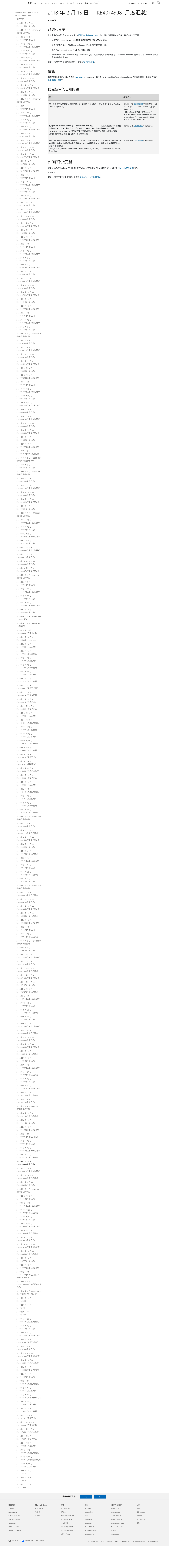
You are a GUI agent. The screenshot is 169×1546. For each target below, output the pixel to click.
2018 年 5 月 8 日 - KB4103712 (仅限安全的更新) (28, 1107)
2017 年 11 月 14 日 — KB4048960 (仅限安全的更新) (28, 1225)
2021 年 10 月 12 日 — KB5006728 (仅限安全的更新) (28, 404)
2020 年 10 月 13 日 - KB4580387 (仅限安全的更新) (28, 569)
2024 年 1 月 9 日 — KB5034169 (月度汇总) (25, 24)
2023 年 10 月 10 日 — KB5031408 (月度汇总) (25, 66)
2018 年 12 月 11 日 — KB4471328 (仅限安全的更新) (28, 956)
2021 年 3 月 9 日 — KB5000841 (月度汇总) (25, 507)
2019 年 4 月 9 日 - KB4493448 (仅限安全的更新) (28, 887)
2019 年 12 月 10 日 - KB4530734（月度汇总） (26, 714)
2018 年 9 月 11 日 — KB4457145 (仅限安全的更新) (28, 1025)
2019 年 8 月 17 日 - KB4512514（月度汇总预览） (28, 790)
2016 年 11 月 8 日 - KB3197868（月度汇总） (26, 1444)
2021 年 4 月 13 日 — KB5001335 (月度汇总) (25, 493)
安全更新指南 (88, 62)
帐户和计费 (70, 3)
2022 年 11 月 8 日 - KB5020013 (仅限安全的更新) (28, 224)
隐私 (102, 1541)
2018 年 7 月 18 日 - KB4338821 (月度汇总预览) (27, 1052)
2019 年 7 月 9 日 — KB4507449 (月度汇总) (25, 824)
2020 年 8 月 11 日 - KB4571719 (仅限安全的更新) (28, 590)
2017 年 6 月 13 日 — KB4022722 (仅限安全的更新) (28, 1334)
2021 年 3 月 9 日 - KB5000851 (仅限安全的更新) (28, 514)
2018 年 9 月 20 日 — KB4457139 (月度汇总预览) (27, 1011)
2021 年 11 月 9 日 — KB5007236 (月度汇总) (25, 383)
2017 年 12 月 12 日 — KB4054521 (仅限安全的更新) (28, 1204)
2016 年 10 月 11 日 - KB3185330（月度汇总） (26, 1465)
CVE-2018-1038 (54, 80)
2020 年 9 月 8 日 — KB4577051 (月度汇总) (25, 583)
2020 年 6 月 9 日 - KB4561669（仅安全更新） (28, 617)
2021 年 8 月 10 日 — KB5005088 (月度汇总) (25, 424)
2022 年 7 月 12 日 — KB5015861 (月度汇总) (25, 273)
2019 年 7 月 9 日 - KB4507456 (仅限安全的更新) (28, 818)
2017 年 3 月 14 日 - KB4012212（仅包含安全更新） (29, 1396)
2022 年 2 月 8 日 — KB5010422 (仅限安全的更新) (28, 348)
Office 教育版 (64, 1523)
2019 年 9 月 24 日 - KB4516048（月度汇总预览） (28, 769)
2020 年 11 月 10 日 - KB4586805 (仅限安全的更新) (28, 548)
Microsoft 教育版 (65, 1508)
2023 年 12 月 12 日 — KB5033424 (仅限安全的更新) (28, 45)
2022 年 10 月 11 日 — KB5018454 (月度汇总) (25, 231)
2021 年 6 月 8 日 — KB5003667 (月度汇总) (25, 466)
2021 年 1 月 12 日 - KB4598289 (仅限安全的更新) (28, 521)
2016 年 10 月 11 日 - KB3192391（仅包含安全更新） (29, 1458)
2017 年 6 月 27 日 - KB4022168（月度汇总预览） (28, 1320)
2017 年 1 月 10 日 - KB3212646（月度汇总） (26, 1403)
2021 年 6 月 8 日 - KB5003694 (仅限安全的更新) (28, 473)
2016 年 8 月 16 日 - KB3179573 (24, 1478)
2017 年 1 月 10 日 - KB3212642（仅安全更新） (27, 1410)
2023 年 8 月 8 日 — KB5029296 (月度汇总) (25, 93)
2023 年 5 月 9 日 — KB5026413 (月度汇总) (25, 135)
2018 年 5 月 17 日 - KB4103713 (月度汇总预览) (27, 1094)
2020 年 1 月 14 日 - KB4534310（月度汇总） (26, 700)
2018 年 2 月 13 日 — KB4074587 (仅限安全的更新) (28, 1169)
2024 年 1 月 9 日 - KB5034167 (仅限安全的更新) (28, 31)
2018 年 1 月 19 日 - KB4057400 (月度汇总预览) (27, 1176)
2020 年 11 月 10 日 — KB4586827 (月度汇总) (25, 555)
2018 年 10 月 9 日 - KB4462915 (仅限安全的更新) (28, 997)
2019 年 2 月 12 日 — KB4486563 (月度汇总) (25, 928)
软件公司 (113, 1530)
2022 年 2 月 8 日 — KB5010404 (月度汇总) (25, 342)
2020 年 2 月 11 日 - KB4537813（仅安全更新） (27, 680)
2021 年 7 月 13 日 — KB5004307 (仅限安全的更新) (28, 445)
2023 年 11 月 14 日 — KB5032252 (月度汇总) (25, 52)
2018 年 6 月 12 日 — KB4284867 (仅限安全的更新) (28, 1087)
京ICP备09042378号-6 (139, 1541)
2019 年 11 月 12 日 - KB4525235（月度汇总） (26, 735)
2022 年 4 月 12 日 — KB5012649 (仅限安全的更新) (28, 321)
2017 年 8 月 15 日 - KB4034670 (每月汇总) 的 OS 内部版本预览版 (28, 1275)
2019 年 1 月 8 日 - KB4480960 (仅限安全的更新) (28, 942)
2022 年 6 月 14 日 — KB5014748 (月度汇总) (25, 286)
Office (47, 3)
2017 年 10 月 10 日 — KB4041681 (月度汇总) (25, 1238)
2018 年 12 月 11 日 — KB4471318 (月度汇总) (25, 962)
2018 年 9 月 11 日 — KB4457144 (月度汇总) (25, 1018)
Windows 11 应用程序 (15, 1530)
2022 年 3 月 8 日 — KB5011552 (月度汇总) (25, 328)
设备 (61, 3)
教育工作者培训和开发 (67, 1527)
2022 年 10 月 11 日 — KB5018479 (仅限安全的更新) (28, 238)
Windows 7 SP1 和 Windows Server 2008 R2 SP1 (26, 13)
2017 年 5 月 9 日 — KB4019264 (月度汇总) (25, 1347)
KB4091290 (138, 125)
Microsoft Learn (115, 1512)
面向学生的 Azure (65, 1534)
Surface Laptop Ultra (14, 1516)
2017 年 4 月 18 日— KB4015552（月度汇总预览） (28, 1361)
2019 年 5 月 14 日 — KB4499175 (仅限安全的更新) (28, 859)
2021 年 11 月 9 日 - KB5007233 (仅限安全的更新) (28, 390)
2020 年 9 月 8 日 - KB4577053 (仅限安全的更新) (28, 576)
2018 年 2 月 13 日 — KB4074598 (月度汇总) (25, 1163)
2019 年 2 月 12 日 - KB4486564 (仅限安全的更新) (28, 921)
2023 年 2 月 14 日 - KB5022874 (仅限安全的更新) (28, 183)
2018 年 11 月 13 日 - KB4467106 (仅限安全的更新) (28, 976)
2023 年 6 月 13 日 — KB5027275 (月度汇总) (25, 121)
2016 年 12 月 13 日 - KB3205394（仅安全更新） (27, 1423)
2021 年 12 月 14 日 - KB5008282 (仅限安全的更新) (28, 376)
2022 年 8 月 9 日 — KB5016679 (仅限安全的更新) (28, 266)
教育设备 (63, 1512)
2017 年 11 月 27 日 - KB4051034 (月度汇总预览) (27, 1211)
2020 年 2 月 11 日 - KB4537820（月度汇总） (26, 673)
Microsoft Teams (89, 1534)
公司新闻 (139, 1516)
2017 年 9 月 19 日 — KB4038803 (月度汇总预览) (27, 1252)
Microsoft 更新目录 (125, 168)
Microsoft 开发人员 (116, 1508)
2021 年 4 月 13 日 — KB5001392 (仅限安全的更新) (28, 500)
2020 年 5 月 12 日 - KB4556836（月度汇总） (26, 638)
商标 (116, 1541)
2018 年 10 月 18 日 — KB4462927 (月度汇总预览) (27, 990)
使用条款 (109, 1541)
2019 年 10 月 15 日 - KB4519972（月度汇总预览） (28, 742)
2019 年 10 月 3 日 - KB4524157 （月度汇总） (26, 762)
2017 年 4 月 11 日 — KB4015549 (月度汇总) (25, 1375)
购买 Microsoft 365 (91, 3)
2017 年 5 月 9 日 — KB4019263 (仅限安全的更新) (28, 1354)
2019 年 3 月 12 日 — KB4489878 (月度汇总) (25, 900)
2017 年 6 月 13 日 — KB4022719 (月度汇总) (25, 1327)
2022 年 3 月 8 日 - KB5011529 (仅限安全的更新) (28, 335)
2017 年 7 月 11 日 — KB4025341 (25, 1306)
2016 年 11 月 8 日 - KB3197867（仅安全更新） (27, 1437)
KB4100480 (79, 77)
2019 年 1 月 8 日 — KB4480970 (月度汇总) (25, 949)
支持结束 (20, 19)
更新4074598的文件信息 (90, 177)
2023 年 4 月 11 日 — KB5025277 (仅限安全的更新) (28, 155)
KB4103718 (138, 140)
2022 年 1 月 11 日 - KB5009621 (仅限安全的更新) (28, 362)
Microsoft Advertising (90, 1527)
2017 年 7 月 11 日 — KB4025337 (25, 1313)
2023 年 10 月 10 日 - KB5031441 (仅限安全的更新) (28, 72)
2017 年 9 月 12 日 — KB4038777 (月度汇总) (25, 1259)
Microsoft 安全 (88, 1512)
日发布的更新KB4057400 (88, 35)
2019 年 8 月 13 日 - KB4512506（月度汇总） (26, 797)
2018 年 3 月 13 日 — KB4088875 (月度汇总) (25, 1142)
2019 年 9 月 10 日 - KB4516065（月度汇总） (26, 783)
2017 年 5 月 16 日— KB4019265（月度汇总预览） (28, 1341)
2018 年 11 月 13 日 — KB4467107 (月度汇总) (25, 983)
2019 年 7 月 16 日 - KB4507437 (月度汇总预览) (27, 811)
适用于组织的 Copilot (14, 1519)
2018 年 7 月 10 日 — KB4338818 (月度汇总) (25, 1059)
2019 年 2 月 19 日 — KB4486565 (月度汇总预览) (27, 914)
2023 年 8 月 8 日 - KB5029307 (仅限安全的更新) (28, 100)
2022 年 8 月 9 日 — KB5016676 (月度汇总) (25, 259)
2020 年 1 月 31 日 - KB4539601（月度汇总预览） (28, 686)
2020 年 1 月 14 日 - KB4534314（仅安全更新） (27, 693)
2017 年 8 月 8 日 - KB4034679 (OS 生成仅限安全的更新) (28, 1292)
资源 (78, 3)
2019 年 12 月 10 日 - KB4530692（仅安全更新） (27, 707)
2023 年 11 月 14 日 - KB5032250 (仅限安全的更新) (28, 59)
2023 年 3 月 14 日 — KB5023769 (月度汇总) (25, 162)
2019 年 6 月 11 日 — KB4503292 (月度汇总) (25, 845)
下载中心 (37, 1512)
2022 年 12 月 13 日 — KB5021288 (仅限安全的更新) (28, 210)
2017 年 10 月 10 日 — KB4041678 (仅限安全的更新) (28, 1245)
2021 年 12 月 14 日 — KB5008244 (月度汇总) (25, 369)
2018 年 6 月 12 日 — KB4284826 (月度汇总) (25, 1080)
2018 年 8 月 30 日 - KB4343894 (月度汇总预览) (27, 1031)
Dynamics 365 (88, 1519)
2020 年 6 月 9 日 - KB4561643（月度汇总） (28, 624)
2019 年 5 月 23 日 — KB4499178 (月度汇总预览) (27, 852)
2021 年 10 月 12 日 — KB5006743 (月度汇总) (25, 397)
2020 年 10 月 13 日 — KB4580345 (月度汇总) (25, 562)
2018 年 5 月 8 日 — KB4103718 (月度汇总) (25, 1100)
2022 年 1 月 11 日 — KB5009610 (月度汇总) (25, 355)
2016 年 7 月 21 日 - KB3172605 (24, 1485)
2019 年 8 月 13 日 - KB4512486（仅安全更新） (27, 804)
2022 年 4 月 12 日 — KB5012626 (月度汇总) (25, 314)
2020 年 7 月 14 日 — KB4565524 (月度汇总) (25, 611)
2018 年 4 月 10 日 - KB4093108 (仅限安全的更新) (28, 1128)
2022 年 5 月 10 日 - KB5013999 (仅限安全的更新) (28, 307)
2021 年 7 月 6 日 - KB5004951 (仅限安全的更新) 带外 (28, 459)
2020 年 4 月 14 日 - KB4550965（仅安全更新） (27, 652)
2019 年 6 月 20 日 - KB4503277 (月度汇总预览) (27, 831)
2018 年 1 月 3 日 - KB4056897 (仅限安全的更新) (28, 1190)
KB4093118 (138, 104)
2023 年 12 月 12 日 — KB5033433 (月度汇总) (25, 38)
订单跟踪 (37, 1516)
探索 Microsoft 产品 (14, 1527)
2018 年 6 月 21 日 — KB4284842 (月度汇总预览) (27, 1073)
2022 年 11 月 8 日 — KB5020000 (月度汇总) (25, 217)
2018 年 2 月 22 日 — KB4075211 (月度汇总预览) (27, 1156)
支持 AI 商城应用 (116, 1516)
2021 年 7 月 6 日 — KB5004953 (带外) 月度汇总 (27, 452)
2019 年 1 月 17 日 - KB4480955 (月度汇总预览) (27, 935)
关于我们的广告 (125, 1541)
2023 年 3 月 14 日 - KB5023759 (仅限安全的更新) (28, 169)
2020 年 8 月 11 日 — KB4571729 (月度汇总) (25, 597)
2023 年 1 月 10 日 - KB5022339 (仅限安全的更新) (28, 197)
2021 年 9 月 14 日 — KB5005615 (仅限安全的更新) (28, 417)
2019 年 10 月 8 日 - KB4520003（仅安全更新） (27, 749)
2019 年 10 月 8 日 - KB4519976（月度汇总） (26, 755)
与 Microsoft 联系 (93, 1541)
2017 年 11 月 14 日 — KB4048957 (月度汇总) (25, 1218)
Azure (86, 1516)
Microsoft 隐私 (141, 1519)
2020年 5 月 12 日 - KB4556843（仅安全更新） (27, 631)
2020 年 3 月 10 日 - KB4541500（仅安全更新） (27, 666)
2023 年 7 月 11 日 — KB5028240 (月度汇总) (25, 107)
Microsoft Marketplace (117, 1523)
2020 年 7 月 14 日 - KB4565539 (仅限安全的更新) (28, 604)
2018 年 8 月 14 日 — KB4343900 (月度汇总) (25, 1038)
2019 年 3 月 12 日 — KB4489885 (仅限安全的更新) (28, 907)
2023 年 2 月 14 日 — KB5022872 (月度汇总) (25, 176)
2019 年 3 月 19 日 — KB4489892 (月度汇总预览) (27, 893)
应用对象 (53, 20)
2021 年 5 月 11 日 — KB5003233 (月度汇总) (25, 479)
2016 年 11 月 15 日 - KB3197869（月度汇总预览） (28, 1430)
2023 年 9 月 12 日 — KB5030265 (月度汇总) (25, 79)
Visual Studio (115, 1534)
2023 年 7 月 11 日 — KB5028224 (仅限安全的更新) (28, 114)
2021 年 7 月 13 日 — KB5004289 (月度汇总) (25, 438)
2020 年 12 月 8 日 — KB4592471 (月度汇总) (25, 542)
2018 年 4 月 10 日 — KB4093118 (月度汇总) (25, 1121)
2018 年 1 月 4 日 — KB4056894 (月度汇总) (25, 1183)
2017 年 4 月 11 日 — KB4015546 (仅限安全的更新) (28, 1368)
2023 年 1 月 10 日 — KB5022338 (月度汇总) (25, 190)
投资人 (138, 1523)
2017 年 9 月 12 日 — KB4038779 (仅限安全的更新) (28, 1266)
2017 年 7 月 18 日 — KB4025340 (25, 1299)
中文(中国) (15, 1541)
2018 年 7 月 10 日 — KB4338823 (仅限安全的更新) (28, 1066)
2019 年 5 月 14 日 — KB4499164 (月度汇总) (25, 866)
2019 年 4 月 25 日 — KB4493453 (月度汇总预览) (27, 873)
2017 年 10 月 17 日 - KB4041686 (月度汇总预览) (27, 1232)
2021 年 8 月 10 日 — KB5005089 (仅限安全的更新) (28, 431)
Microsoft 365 (38, 3)
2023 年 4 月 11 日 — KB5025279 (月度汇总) (25, 148)
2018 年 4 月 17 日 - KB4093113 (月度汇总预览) (27, 1114)
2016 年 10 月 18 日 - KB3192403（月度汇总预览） (28, 1451)
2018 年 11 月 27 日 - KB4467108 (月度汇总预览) (27, 969)
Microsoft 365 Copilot (90, 1530)
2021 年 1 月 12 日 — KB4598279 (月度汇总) (25, 528)
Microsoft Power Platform (118, 1527)
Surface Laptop (13, 1512)
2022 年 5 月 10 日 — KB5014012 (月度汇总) (25, 300)
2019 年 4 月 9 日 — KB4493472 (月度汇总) (25, 880)
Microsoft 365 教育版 (66, 1519)
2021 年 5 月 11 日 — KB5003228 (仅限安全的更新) (28, 486)
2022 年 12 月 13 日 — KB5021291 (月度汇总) (25, 204)
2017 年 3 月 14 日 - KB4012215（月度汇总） (26, 1389)
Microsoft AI (87, 1508)
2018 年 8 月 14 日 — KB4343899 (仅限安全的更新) (28, 1045)
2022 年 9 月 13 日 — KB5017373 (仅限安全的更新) (28, 252)
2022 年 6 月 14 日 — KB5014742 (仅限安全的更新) (28, 293)
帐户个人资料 (39, 1508)
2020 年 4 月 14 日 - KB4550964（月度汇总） (26, 645)
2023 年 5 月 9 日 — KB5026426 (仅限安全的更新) (28, 141)
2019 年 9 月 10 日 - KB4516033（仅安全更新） (27, 776)
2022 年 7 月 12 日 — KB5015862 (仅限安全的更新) (28, 279)
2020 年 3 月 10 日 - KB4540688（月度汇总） (26, 659)
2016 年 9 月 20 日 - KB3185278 (24, 1472)
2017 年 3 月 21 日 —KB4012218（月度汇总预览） (28, 1382)
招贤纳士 (139, 1508)
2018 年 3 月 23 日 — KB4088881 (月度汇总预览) (27, 1135)
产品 (53, 3)
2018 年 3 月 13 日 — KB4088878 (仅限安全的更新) (28, 1149)
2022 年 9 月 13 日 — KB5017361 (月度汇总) (25, 245)
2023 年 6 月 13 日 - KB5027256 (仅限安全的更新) (28, 128)
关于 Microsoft (141, 1512)
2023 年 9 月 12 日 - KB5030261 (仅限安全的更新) (28, 86)
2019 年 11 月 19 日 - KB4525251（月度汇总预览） (28, 721)
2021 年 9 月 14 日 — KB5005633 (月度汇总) (25, 410)
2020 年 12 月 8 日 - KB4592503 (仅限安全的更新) (28, 535)
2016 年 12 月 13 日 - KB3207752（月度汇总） (26, 1416)
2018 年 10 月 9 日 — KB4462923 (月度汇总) (25, 1004)
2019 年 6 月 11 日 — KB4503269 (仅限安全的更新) (28, 838)
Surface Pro (12, 1508)
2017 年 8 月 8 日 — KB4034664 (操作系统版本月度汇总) (29, 1284)
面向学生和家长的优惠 (67, 1530)
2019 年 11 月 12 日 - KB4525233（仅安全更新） (27, 728)
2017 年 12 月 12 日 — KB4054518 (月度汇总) (25, 1197)
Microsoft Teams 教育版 (67, 1516)
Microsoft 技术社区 (116, 1519)
